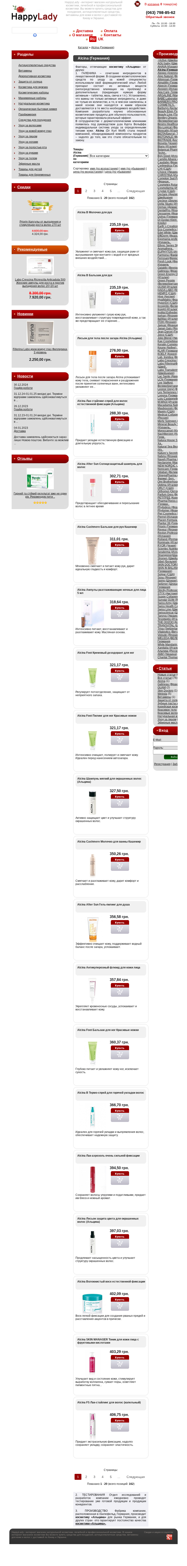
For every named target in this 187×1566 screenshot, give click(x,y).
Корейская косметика (171, 706)
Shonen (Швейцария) (171, 558)
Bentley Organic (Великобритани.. (169, 119)
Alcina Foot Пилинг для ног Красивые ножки (106, 715)
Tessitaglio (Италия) (170, 619)
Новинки (25, 314)
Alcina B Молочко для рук (94, 212)
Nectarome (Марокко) (171, 462)
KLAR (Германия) (169, 350)
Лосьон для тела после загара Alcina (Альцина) (109, 338)
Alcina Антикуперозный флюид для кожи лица (108, 967)
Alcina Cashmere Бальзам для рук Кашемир (107, 526)
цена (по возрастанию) (88, 171)
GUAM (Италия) (168, 287)
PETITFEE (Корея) (169, 497)
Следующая (136, 191)
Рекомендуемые (32, 249)
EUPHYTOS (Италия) (171, 251)
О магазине (82, 35)
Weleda (162, 693)
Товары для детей (30, 169)
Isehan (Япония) (168, 315)
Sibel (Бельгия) (167, 561)
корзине (153, 4)
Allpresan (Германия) (171, 79)
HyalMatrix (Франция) (171, 299)
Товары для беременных (34, 174)
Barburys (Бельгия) (170, 108)
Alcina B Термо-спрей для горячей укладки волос (110, 1092)
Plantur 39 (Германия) (172, 523)
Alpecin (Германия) (170, 85)
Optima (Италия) (168, 484)
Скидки (24, 187)
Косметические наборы (33, 92)
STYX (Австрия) (168, 593)
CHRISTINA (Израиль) (172, 175)
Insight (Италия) (168, 309)
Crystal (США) (166, 191)
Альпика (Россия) (169, 651)
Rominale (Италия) (170, 542)
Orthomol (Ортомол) (170, 491)
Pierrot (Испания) (169, 516)
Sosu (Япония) (167, 577)
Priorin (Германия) (169, 526)
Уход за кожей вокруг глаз (35, 131)
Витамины (25, 70)
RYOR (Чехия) (167, 545)
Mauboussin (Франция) (172, 408)
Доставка (84, 31)
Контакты (112, 35)
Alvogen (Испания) (170, 89)
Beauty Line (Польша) (171, 114)
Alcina (161, 681)
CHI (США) (164, 168)
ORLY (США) (166, 488)
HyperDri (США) (168, 302)
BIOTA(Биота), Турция (172, 133)
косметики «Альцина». (90, 1523)
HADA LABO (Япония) (172, 290)
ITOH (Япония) (167, 322)
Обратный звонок (160, 17)
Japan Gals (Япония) (171, 328)
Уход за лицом (27, 136)
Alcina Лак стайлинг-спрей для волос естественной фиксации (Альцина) (102, 402)
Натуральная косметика (34, 103)
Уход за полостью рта (32, 147)
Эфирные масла (29, 163)
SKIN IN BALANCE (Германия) (169, 569)
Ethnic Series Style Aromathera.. (169, 247)
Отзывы (24, 458)
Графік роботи (23, 388)
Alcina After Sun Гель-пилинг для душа (103, 904)
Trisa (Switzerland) (169, 628)
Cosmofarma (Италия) (172, 188)
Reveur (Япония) (168, 529)
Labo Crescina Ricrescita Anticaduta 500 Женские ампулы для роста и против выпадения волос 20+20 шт (40, 283)
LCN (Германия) (168, 379)
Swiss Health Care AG (171, 606)
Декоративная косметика (34, 76)
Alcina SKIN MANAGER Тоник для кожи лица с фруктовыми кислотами (108, 1341)
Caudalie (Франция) (170, 162)
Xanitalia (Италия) (169, 647)
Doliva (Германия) (169, 216)
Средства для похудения (34, 120)
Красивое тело (167, 709)
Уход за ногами (28, 141)
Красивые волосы (169, 713)
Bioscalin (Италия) (169, 130)
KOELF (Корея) (167, 354)
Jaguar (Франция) (169, 325)
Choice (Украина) (169, 172)
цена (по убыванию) (118, 171)
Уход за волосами (30, 125)
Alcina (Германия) (102, 47)
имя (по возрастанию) (104, 168)
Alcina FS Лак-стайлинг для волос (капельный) (109, 1402)
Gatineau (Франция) (170, 271)
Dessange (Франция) (171, 213)
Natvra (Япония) (168, 456)
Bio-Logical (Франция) (172, 127)
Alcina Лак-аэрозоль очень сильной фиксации (108, 1155)
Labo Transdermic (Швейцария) (169, 371)
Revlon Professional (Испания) (170, 534)
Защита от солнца (30, 81)
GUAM (162, 687)
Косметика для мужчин (33, 87)
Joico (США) (165, 334)
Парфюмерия (27, 114)
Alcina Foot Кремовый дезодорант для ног (105, 652)
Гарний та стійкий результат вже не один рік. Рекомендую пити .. (40, 495)
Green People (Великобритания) (169, 282)
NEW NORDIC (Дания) (172, 465)
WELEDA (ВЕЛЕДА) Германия (170, 640)
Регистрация (162, 764)
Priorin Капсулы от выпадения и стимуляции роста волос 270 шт (40, 223)
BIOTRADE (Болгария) (172, 140)
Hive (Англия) (166, 296)
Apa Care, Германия (171, 92)
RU (93, 39)
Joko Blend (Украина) (171, 338)
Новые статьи (167, 674)
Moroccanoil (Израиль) (172, 430)
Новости (25, 376)
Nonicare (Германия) (171, 469)
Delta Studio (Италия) (171, 204)
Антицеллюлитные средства (37, 65)
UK (101, 39)
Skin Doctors (165, 690)
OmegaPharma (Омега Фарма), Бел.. (172, 477)
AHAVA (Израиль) (169, 66)
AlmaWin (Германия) (171, 82)
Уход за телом (27, 158)
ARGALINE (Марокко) (171, 95)
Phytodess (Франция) (171, 507)
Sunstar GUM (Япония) (172, 599)
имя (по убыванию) (133, 168)
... (118, 191)
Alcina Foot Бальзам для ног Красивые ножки (108, 1030)
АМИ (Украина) (167, 654)
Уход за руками (28, 152)
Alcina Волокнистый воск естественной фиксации (111, 1281)
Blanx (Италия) (167, 146)
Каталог (83, 47)
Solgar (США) (166, 574)
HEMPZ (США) (167, 293)
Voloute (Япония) (168, 635)
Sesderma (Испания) (171, 552)
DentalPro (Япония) (170, 210)
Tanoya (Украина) (169, 615)
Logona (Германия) (170, 395)
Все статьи (165, 677)
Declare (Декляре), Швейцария (170, 196)
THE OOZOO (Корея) (171, 622)
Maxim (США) (166, 411)
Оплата (110, 31)
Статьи (165, 668)
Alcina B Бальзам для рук (94, 275)
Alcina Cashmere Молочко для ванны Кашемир (109, 841)
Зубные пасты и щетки (172, 703)
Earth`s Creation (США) (172, 226)
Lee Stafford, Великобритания (168, 384)
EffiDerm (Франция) (170, 235)
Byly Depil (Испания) (171, 156)
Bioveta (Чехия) (167, 143)
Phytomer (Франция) (171, 510)
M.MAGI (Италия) (169, 401)
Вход (163, 730)
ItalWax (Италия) (168, 318)
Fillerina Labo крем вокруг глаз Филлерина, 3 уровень (40, 351)
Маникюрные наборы (32, 98)
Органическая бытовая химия (37, 109)
